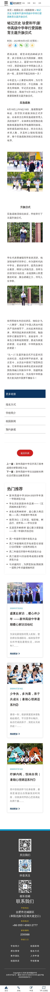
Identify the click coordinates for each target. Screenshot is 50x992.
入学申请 (34, 956)
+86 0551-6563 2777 (25, 925)
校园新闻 (29, 10)
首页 (9, 10)
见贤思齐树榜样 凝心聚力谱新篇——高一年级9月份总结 (26, 529)
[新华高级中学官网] (15, 2)
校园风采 (15, 961)
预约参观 (11, 429)
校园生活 (18, 10)
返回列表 (25, 453)
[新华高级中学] (6, 3)
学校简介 (11, 412)
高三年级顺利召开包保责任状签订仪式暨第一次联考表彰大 (26, 545)
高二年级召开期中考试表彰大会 (25, 551)
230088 (25, 934)
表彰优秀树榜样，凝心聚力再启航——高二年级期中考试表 (26, 513)
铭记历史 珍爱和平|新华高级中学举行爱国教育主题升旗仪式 (24, 13)
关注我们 (25, 855)
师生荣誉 (15, 951)
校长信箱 (25, 896)
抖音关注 (25, 875)
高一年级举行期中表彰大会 (23, 538)
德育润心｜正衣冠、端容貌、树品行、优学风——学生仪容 (26, 521)
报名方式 (11, 404)
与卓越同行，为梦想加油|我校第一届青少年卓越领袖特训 (26, 566)
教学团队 (15, 956)
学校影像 (34, 961)
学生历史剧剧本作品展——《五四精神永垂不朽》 (26, 505)
